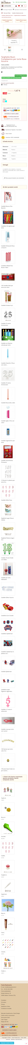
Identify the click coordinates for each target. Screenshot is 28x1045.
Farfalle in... (4, 971)
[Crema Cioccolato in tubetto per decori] (8, 924)
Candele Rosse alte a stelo (8, 402)
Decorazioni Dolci (5, 1017)
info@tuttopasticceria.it (10, 987)
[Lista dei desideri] (19, 6)
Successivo (22, 49)
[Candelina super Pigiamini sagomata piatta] (8, 681)
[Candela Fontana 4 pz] (8, 297)
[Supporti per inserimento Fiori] (8, 886)
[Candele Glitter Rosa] (8, 491)
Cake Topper (4, 1019)
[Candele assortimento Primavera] (8, 452)
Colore (4, 99)
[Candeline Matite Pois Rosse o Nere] (8, 257)
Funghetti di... (4, 875)
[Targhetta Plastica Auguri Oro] (8, 529)
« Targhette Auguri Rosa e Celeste (7, 21)
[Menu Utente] (16, 6)
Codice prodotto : (5, 64)
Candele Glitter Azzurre (7, 597)
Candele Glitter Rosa (6, 500)
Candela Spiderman (6, 671)
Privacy (3, 1004)
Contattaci (3, 1000)
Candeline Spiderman (7, 633)
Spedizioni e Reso (5, 1006)
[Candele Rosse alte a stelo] (8, 394)
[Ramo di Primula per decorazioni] (8, 905)
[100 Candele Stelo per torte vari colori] (8, 277)
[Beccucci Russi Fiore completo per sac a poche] (8, 809)
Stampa (5, 84)
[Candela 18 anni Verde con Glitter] (8, 549)
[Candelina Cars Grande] (8, 607)
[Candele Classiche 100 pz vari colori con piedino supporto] (8, 354)
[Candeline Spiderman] (8, 625)
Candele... (3, 855)
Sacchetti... (3, 836)
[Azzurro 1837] (6, 101)
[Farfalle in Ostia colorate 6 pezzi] (8, 963)
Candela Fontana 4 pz (7, 305)
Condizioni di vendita (6, 1008)
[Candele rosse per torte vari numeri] (8, 720)
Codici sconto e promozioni (7, 1015)
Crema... (3, 932)
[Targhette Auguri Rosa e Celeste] (8, 509)
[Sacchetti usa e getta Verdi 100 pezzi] (8, 828)
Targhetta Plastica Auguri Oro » (21, 21)
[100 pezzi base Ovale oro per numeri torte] (8, 760)
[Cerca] (25, 6)
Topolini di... (4, 798)
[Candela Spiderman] (8, 663)
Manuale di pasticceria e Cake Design (10, 1013)
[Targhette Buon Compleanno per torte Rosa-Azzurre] (9, 49)
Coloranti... (3, 951)
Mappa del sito (4, 1021)
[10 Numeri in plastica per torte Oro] (8, 472)
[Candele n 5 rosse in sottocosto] (8, 701)
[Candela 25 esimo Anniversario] (8, 315)
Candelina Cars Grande (7, 615)
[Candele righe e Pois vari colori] (8, 412)
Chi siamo (3, 1002)
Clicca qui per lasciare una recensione (14, 178)
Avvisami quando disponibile (7, 83)
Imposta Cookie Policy (7, 1043)
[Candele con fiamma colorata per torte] (8, 334)
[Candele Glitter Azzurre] (8, 589)
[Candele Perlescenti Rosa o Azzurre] (8, 237)
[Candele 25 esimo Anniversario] (8, 374)
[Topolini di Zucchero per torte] (8, 790)
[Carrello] (22, 6)
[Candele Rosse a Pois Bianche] (8, 197)
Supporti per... (4, 894)
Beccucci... (3, 817)
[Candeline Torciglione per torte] (8, 217)
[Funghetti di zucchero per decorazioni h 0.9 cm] (8, 866)
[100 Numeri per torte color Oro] (8, 740)
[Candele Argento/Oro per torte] (8, 432)
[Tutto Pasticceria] (5, 1)
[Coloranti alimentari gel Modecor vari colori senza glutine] (8, 943)
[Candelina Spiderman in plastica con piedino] (8, 643)
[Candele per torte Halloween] (8, 569)
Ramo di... (3, 913)
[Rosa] (4, 101)
